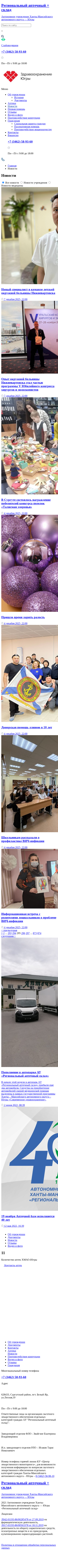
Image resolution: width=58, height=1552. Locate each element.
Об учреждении (16, 94)
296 (23, 933)
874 (39, 933)
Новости (12, 106)
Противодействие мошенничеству (33, 129)
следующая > (8, 936)
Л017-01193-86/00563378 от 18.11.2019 (22, 1525)
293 (10, 933)
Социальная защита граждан (30, 123)
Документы (20, 100)
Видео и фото (15, 115)
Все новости (12, 182)
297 (28, 933)
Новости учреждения (35, 182)
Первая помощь (16, 109)
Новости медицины (12, 185)
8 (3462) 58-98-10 (45, 1476)
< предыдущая (9, 930)
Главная (12, 165)
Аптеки (12, 103)
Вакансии (13, 135)
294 (14, 933)
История (19, 97)
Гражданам (14, 120)
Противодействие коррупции (24, 117)
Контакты (13, 132)
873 (35, 933)
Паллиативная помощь (26, 126)
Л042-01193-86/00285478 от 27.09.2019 (22, 1519)
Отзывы (12, 112)
